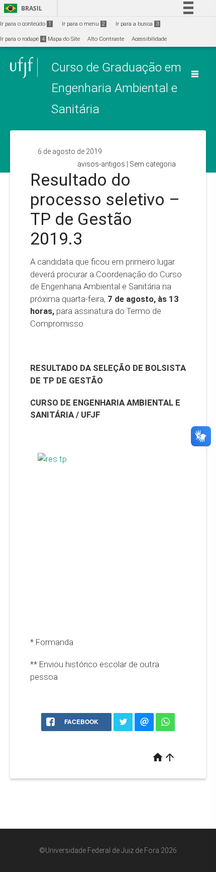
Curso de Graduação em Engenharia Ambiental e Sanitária (116, 88)
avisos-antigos (101, 164)
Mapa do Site (64, 39)
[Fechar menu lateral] (194, 74)
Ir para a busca (137, 24)
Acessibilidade (149, 39)
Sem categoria (153, 164)
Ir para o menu (83, 24)
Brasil (21, 8)
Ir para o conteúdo (25, 24)
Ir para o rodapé (22, 39)
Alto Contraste (105, 39)
